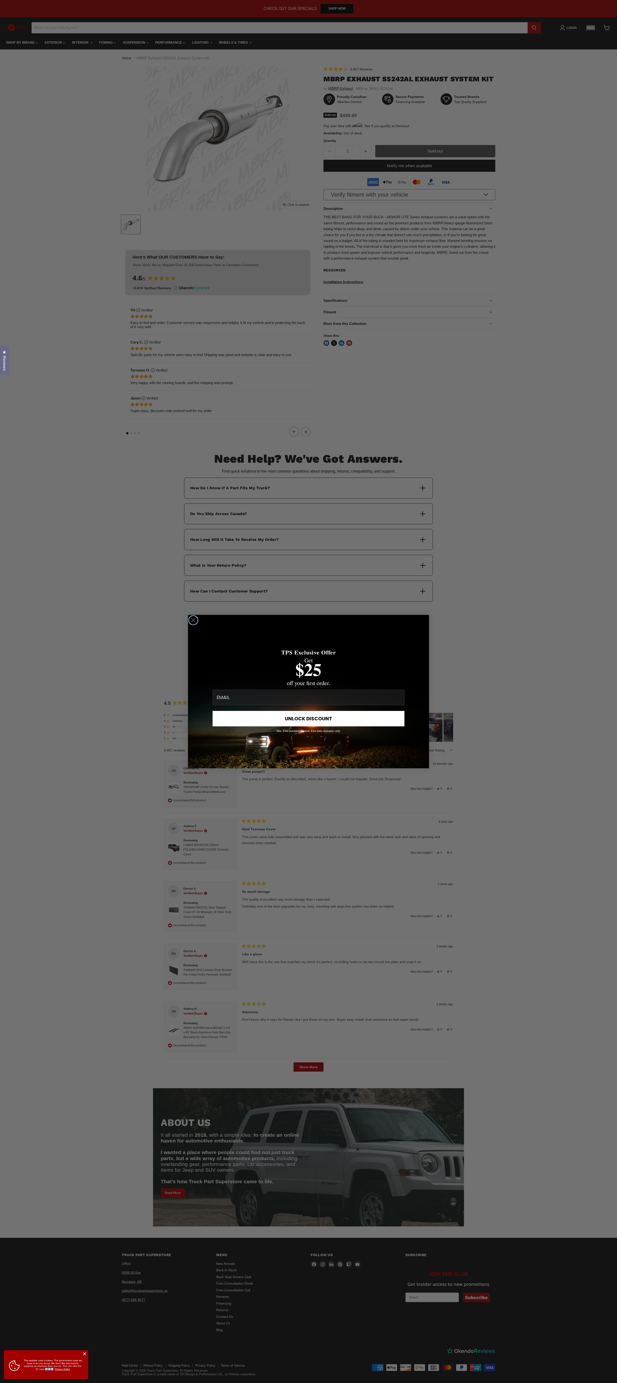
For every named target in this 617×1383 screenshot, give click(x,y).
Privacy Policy (62, 1369)
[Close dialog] (193, 620)
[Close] (84, 1353)
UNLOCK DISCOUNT (308, 718)
